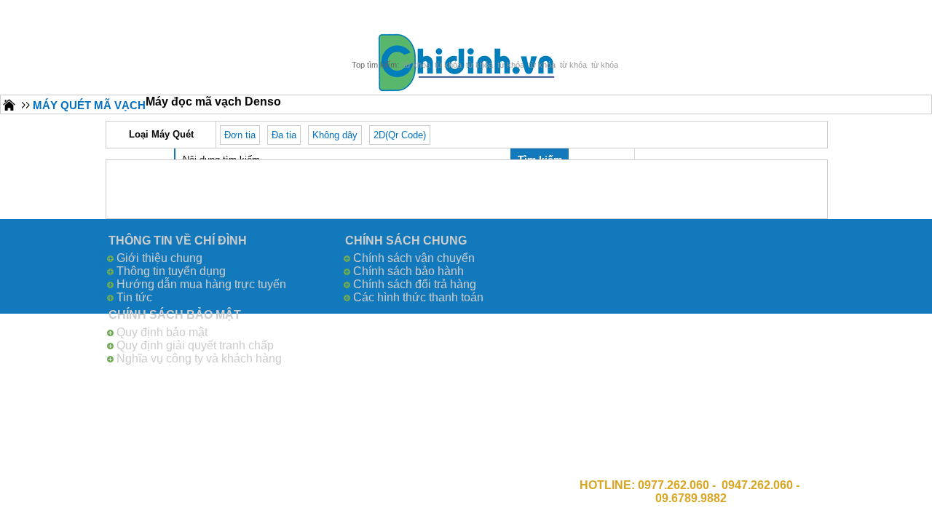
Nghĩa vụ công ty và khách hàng (199, 358)
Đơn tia (240, 135)
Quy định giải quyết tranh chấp (195, 345)
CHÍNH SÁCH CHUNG (406, 240)
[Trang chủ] (9, 104)
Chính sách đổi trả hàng (414, 284)
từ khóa (416, 64)
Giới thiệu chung (159, 258)
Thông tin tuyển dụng (171, 271)
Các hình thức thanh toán (418, 297)
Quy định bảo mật (162, 332)
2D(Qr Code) (400, 135)
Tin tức (134, 297)
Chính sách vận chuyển (414, 258)
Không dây (335, 135)
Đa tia (284, 135)
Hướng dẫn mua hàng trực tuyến (201, 284)
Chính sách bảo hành (408, 271)
